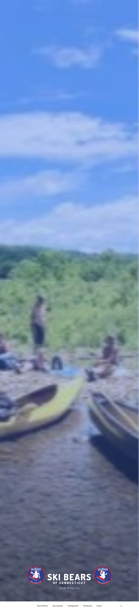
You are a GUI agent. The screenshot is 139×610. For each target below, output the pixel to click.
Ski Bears (69, 577)
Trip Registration (73, 606)
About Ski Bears (42, 606)
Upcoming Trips (58, 606)
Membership (87, 606)
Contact (99, 606)
